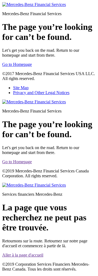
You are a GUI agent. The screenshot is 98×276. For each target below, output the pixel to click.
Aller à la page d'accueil (22, 255)
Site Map (21, 87)
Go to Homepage (17, 64)
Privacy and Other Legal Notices (41, 92)
